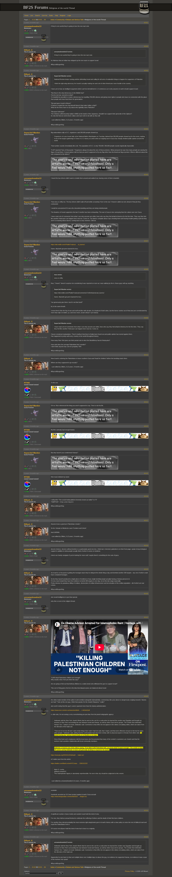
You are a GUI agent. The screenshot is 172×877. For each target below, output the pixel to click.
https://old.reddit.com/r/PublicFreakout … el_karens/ (68, 244)
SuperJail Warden (32, 133)
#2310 (146, 355)
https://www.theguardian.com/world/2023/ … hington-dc (69, 796)
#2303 (146, 70)
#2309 (146, 318)
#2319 (146, 569)
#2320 (146, 593)
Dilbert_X (28, 50)
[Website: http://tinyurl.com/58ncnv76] (35, 31)
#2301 (146, 22)
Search (37, 15)
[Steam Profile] (28, 395)
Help (56, 15)
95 (41, 19)
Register (62, 15)
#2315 (146, 473)
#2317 (146, 520)
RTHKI (27, 383)
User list (44, 15)
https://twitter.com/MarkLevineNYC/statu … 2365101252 (69, 763)
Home (26, 15)
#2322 (146, 696)
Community (60, 19)
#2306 (146, 198)
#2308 (146, 269)
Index (53, 19)
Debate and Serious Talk (74, 19)
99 (45, 19)
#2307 (146, 241)
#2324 (146, 810)
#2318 (146, 545)
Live (31, 15)
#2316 (146, 496)
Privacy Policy (129, 871)
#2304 (146, 129)
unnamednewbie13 (32, 26)
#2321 (146, 617)
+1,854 (26, 66)
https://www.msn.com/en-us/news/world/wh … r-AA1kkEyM (70, 710)
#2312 (146, 402)
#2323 (146, 787)
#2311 (146, 379)
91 (33, 19)
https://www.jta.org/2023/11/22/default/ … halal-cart (67, 755)
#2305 (146, 174)
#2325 (146, 837)
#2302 (146, 46)
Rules (51, 15)
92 (35, 19)
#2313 (146, 426)
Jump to (26, 871)
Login (69, 15)
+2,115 (26, 33)
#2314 (146, 449)
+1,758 (26, 397)
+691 (25, 148)
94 (39, 19)
